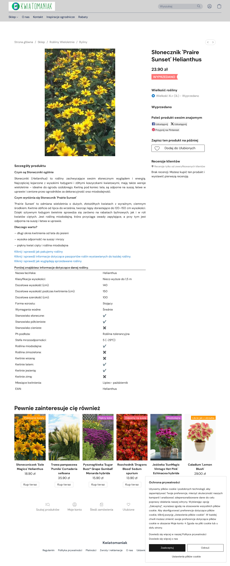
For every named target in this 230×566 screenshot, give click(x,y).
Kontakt (38, 17)
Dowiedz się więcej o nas (163, 538)
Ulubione (128, 509)
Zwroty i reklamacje (111, 550)
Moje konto (75, 509)
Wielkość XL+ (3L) (177, 96)
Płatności (91, 550)
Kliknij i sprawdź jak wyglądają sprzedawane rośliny (48, 261)
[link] (186, 555)
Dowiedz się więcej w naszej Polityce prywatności (177, 534)
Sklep (13, 17)
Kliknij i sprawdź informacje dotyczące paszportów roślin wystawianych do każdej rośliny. (72, 256)
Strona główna (23, 42)
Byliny (83, 42)
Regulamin (48, 550)
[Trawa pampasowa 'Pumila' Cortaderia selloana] (64, 437)
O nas (25, 17)
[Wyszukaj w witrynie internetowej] (198, 6)
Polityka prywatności (70, 550)
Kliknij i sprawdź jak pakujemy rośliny (38, 252)
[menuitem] (207, 42)
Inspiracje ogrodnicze (61, 17)
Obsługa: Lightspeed (115, 556)
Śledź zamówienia (101, 509)
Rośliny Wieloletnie (62, 42)
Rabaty (83, 17)
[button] (32, 6)
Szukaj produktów (47, 509)
